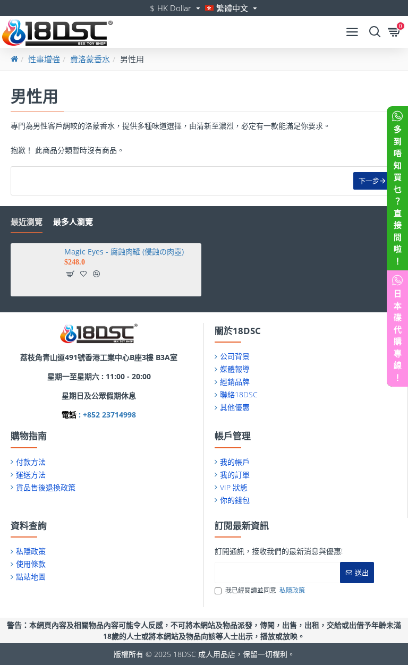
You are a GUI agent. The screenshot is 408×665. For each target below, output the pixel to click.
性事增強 (44, 59)
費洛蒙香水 (90, 59)
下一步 (369, 180)
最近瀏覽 (26, 222)
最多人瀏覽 (73, 222)
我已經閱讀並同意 (265, 590)
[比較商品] (96, 274)
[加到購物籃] (70, 274)
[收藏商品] (84, 274)
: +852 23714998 (106, 415)
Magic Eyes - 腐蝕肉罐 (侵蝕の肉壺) (124, 252)
